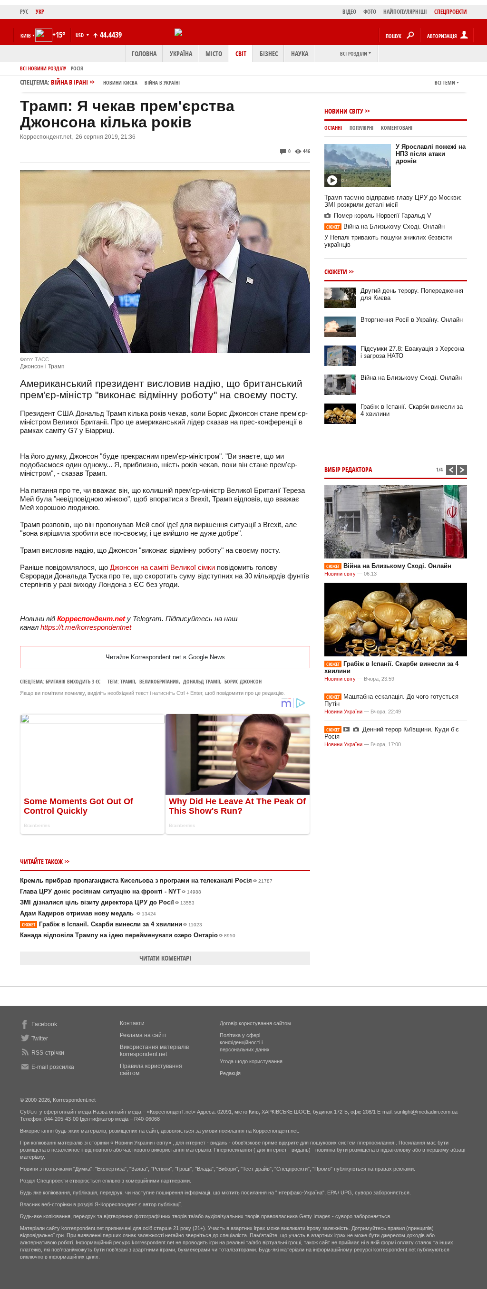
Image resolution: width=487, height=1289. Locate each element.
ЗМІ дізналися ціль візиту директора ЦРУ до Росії (107, 902)
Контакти (132, 1023)
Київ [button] (25, 35)
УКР (40, 12)
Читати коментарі (165, 957)
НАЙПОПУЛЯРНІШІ (405, 12)
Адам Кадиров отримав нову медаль (88, 913)
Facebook (44, 1024)
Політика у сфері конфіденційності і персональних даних (245, 1042)
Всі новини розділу (43, 68)
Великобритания (159, 681)
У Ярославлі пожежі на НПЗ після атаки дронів (431, 153)
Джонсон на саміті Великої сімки (162, 567)
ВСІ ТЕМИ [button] (445, 82)
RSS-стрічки (47, 1052)
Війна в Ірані (115, 82)
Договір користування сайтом (255, 1023)
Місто (213, 53)
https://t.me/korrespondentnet (85, 627)
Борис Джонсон (243, 681)
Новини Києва (120, 82)
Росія (77, 68)
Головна (144, 53)
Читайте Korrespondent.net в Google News (165, 657)
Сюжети (335, 271)
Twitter (39, 1038)
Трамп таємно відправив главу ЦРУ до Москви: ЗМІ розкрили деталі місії (393, 201)
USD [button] (80, 34)
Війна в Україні (162, 82)
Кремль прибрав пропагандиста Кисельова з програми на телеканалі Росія (146, 880)
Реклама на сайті (143, 1035)
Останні (333, 127)
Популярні (361, 127)
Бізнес (269, 53)
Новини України (343, 711)
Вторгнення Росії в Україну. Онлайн (411, 319)
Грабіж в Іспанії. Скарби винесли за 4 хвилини (112, 924)
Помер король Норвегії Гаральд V (382, 215)
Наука (299, 53)
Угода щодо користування (251, 1061)
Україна (181, 53)
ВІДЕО (349, 12)
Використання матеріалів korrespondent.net (154, 1051)
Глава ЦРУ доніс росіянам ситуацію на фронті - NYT (110, 891)
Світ (240, 53)
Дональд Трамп (201, 681)
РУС (24, 12)
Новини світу (343, 110)
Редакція (230, 1073)
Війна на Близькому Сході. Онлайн (385, 226)
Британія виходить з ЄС (73, 681)
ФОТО (369, 12)
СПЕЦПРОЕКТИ (450, 12)
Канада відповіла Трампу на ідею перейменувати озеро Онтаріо (127, 935)
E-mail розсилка (52, 1067)
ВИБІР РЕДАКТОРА (348, 469)
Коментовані (396, 127)
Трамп (127, 681)
